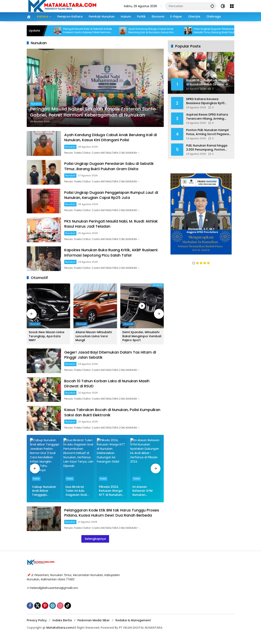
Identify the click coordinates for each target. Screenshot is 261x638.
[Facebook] (30, 605)
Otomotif (35, 324)
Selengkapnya (95, 539)
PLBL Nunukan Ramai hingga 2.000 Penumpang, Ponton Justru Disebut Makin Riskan (206, 148)
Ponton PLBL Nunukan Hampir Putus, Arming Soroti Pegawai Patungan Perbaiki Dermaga (207, 132)
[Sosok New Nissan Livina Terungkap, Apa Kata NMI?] (48, 305)
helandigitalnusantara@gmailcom (54, 588)
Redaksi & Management (133, 620)
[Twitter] (37, 605)
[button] (212, 6)
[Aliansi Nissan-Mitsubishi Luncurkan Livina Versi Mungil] (95, 305)
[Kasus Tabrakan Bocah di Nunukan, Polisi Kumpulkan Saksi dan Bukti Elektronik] (44, 418)
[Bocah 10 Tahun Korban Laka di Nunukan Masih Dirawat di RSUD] (44, 389)
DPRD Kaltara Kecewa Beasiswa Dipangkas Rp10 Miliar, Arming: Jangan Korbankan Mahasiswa (205, 101)
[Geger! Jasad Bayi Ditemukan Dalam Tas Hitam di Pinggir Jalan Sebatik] (44, 360)
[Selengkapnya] (77, 562)
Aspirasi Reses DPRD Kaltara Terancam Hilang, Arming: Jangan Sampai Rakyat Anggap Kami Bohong (207, 117)
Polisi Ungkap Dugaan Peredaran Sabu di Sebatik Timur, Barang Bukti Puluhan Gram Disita (196, 30)
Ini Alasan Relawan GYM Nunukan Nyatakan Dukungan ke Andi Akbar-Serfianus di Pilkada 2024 (142, 491)
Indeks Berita (62, 620)
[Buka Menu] (231, 6)
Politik (36, 478)
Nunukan (36, 103)
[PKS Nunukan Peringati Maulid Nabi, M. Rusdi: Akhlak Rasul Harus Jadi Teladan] (44, 229)
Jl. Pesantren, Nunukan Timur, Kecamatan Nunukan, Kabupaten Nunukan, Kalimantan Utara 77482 (73, 577)
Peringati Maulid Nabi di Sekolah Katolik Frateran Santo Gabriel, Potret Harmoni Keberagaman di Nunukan (64, 30)
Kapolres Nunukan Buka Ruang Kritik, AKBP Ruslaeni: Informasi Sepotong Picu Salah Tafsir (111, 252)
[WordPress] (52, 605)
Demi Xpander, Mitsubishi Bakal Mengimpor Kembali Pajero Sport (141, 336)
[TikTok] (67, 605)
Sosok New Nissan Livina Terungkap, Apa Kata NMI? (46, 336)
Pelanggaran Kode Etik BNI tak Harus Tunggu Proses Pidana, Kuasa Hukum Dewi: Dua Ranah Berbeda (111, 513)
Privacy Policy (37, 620)
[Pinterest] (45, 605)
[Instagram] (60, 605)
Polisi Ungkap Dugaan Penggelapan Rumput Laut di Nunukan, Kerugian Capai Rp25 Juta (111, 195)
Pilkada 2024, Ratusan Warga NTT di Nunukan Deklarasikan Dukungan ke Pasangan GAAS (111, 491)
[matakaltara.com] (62, 6)
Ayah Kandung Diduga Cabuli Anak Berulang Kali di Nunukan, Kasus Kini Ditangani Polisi (127, 30)
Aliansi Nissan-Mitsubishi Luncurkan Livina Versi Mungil (93, 336)
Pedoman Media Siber (93, 620)
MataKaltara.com (59, 628)
